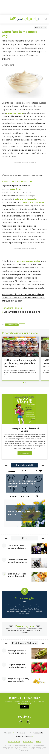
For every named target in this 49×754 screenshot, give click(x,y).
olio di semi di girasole (33, 202)
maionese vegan (14, 113)
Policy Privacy (28, 741)
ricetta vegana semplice (28, 261)
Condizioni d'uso (14, 741)
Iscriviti (24, 706)
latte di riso (16, 189)
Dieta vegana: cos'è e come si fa (22, 311)
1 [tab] (23, 382)
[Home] (24, 19)
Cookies (38, 741)
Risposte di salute (24, 736)
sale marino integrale (25, 199)
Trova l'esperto (36, 733)
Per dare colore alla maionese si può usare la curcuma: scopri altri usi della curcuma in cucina (23, 297)
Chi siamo (8, 733)
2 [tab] (25, 382)
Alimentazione (11, 324)
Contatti (21, 733)
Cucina (21, 324)
